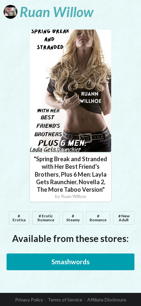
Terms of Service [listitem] (65, 299)
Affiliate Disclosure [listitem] (106, 299)
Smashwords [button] (70, 262)
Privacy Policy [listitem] (29, 299)
